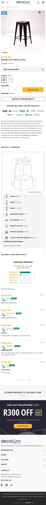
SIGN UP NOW (23, 426)
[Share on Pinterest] (40, 12)
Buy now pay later (11, 69)
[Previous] (3, 32)
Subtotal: (5, 93)
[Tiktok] (11, 485)
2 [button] (20, 380)
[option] (23, 32)
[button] (6, 57)
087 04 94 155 (16, 474)
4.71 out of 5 (28, 266)
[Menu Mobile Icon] (3, 2)
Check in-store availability (23, 99)
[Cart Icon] (43, 2)
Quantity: (5, 86)
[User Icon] (38, 2)
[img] (6, 295)
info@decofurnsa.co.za (14, 477)
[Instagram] (6, 485)
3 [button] (24, 380)
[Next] (43, 32)
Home (2, 7)
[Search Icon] (7, 2)
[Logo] (23, 2)
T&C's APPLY (23, 430)
